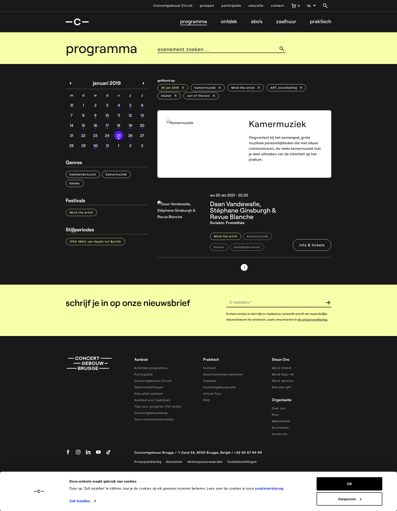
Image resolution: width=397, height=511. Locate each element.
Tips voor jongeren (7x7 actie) (157, 406)
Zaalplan (210, 381)
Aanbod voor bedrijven (152, 400)
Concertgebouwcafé (219, 387)
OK (349, 484)
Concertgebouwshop (151, 413)
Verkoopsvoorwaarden (205, 462)
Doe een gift (281, 387)
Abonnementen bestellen (223, 374)
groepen (207, 5)
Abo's (256, 21)
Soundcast (280, 427)
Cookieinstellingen (242, 462)
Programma (193, 21)
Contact (209, 368)
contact (277, 5)
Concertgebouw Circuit (173, 5)
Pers (275, 415)
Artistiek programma (150, 368)
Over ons (279, 408)
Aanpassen (347, 499)
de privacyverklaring (312, 319)
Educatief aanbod (148, 393)
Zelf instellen (79, 501)
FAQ (206, 400)
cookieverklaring (269, 488)
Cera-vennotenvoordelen (154, 419)
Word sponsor (283, 381)
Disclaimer (174, 462)
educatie (256, 5)
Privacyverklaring (148, 462)
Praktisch (320, 21)
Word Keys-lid (283, 374)
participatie (231, 5)
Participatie (143, 374)
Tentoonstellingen (148, 387)
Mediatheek (281, 421)
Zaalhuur (286, 21)
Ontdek (229, 21)
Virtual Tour (212, 393)
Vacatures (279, 434)
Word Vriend (281, 368)
